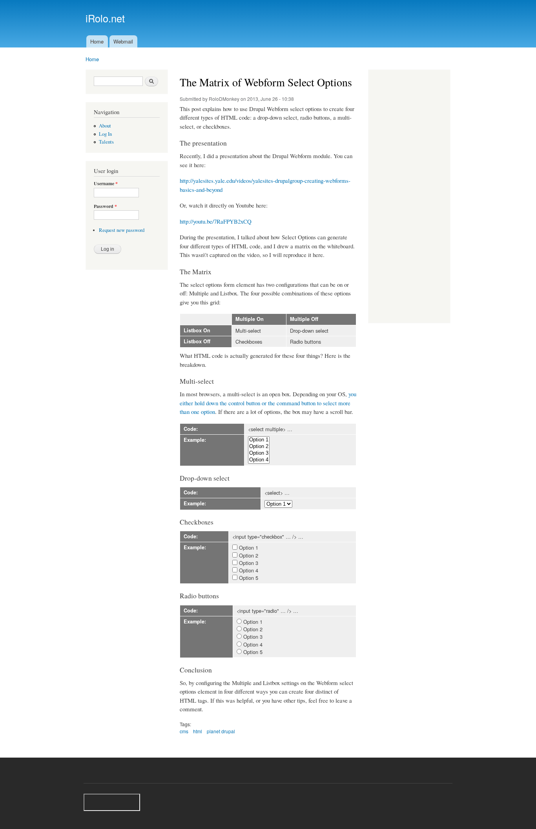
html (197, 731)
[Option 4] (258, 460)
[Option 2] (258, 446)
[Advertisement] (409, 197)
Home (97, 41)
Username (106, 183)
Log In (105, 134)
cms (184, 731)
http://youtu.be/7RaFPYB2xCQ (216, 221)
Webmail (123, 41)
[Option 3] (258, 453)
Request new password (121, 230)
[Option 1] (258, 440)
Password (105, 206)
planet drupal (221, 731)
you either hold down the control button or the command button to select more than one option (268, 402)
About (105, 125)
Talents (106, 141)
